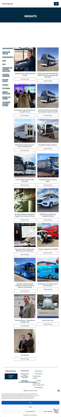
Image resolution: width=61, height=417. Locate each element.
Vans (4, 60)
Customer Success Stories (6, 103)
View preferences (30, 411)
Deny (30, 407)
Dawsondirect (7, 57)
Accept (30, 402)
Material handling (6, 75)
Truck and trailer (6, 52)
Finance (5, 85)
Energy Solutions (6, 92)
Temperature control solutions (7, 69)
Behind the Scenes (6, 98)
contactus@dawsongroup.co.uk (27, 382)
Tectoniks (6, 88)
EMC (4, 64)
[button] (58, 390)
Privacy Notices (33, 415)
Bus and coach (5, 80)
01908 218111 (24, 380)
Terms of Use (26, 415)
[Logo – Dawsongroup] (7, 3)
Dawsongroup (7, 48)
